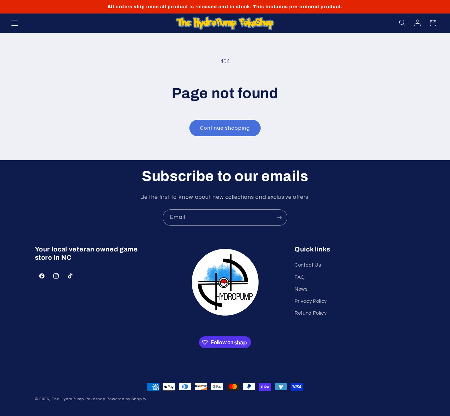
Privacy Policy (311, 301)
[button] (14, 23)
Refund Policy (310, 313)
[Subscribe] (279, 217)
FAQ (300, 277)
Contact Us (308, 265)
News (301, 289)
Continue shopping (225, 128)
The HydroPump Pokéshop (78, 399)
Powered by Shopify (126, 399)
